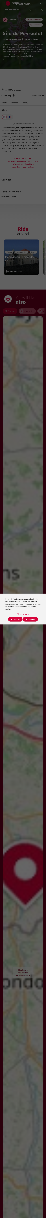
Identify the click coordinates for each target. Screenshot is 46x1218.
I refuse (16, 619)
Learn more (24, 614)
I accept (31, 619)
